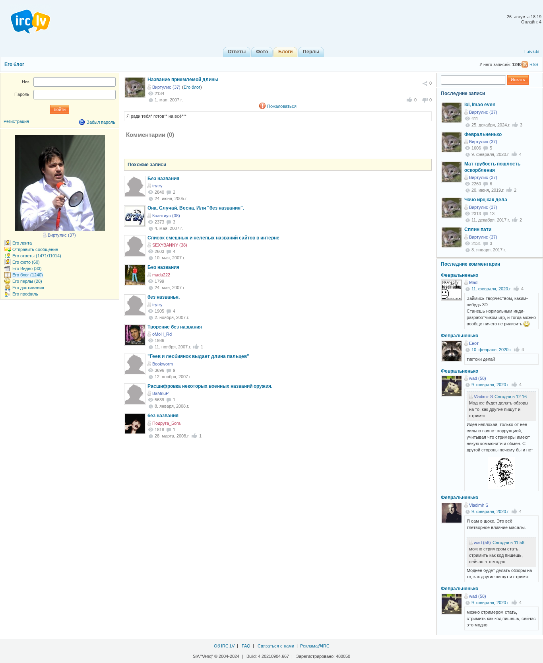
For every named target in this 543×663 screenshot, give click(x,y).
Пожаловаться (282, 106)
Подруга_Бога (166, 423)
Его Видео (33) (27, 268)
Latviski (531, 51)
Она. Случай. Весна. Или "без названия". (195, 208)
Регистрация (16, 121)
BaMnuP (160, 393)
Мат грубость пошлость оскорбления (492, 167)
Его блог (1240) (27, 274)
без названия (162, 415)
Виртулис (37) (166, 87)
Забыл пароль (101, 122)
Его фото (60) (26, 262)
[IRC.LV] (25, 19)
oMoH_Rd (162, 334)
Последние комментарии (470, 264)
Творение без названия (174, 327)
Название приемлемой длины (182, 79)
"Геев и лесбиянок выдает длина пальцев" (198, 356)
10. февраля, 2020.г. (491, 349)
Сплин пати (477, 229)
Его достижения (28, 287)
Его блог (14, 64)
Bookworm (162, 364)
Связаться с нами (276, 646)
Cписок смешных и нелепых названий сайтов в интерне (213, 238)
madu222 (161, 274)
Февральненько (483, 134)
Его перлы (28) (27, 281)
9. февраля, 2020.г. (490, 384)
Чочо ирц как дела (485, 199)
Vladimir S (483, 396)
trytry (157, 185)
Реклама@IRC (315, 646)
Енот (474, 343)
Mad (473, 282)
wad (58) (477, 378)
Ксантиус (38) (166, 215)
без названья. (163, 297)
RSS (533, 64)
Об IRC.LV (224, 646)
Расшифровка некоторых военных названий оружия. (209, 386)
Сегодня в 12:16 (511, 396)
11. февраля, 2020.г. (491, 288)
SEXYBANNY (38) (169, 245)
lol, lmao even (479, 104)
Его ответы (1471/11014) (36, 255)
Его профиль (25, 294)
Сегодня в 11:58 (508, 542)
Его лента (22, 243)
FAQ (246, 646)
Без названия (163, 178)
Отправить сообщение (35, 249)
